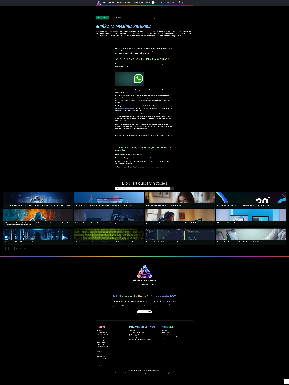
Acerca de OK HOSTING (144, 312)
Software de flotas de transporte (138, 337)
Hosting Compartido (102, 332)
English (182, 2)
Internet (146, 18)
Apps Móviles (132, 330)
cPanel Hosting (101, 342)
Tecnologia (153, 18)
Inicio (138, 18)
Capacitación (136, 2)
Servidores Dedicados (102, 354)
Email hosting (100, 348)
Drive (143, 48)
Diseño (163, 339)
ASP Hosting (100, 344)
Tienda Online (165, 332)
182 (16, 248)
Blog (142, 2)
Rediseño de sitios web (168, 334)
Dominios (99, 365)
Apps (142, 18)
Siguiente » (23, 248)
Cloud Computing (101, 358)
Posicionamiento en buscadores (170, 337)
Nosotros (147, 2)
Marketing (112, 2)
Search (172, 188)
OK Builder (99, 330)
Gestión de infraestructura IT (137, 332)
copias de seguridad (124, 108)
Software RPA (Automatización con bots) (140, 339)
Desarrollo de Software (123, 2)
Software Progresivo (134, 334)
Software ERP (133, 336)
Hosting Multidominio (102, 334)
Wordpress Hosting (102, 341)
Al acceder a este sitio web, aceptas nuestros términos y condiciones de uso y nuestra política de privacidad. (144, 373)
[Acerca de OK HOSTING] (144, 313)
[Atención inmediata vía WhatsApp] (144, 286)
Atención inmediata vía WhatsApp (145, 284)
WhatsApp (142, 98)
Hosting (104, 2)
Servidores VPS (101, 356)
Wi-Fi (132, 138)
